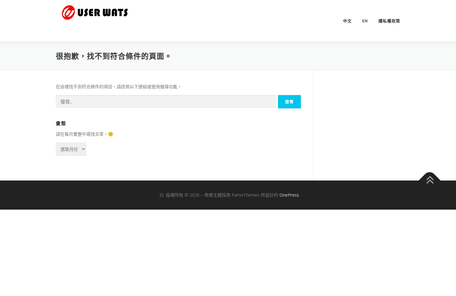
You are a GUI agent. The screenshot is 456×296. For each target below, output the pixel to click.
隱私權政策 (389, 21)
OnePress (289, 195)
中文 (347, 21)
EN (365, 21)
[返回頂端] (430, 180)
